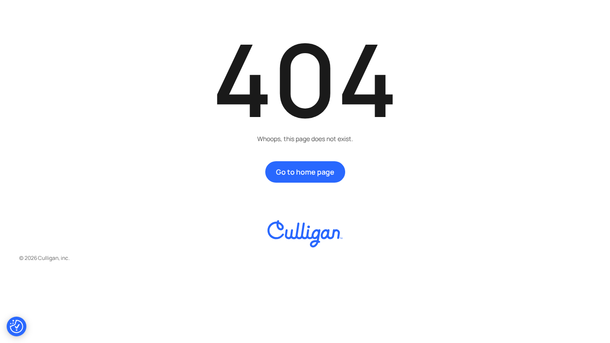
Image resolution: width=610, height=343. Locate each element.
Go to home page (305, 172)
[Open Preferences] (16, 326)
